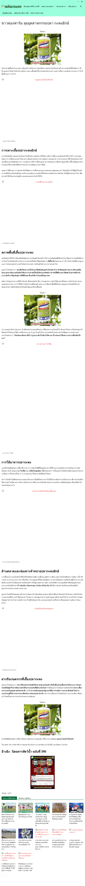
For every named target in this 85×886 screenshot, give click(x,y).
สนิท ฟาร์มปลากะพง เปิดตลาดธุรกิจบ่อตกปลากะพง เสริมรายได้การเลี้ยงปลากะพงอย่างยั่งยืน (8, 819)
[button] (80, 6)
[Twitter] (81, 1)
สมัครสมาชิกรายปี (21, 13)
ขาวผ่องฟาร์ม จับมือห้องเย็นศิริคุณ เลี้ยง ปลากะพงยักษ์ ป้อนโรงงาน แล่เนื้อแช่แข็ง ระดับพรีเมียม (76, 819)
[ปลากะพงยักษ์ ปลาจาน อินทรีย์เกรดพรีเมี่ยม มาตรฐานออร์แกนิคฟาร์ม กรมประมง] (59, 834)
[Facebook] (78, 1)
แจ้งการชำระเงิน (36, 13)
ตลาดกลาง (60, 6)
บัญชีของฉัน (7, 13)
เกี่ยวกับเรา (72, 6)
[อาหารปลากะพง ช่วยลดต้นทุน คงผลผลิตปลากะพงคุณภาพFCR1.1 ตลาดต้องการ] (42, 834)
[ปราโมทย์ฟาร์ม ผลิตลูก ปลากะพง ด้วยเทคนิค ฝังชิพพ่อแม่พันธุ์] (59, 808)
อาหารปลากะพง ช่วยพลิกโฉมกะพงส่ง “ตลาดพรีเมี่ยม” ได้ (24, 842)
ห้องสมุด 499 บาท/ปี (31, 6)
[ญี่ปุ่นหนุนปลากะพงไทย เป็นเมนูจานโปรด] (25, 808)
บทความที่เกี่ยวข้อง (9, 798)
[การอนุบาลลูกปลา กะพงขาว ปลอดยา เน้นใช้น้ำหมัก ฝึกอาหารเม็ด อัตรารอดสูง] (76, 834)
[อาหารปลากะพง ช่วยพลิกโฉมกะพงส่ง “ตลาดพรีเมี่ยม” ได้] (25, 834)
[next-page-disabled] (6, 875)
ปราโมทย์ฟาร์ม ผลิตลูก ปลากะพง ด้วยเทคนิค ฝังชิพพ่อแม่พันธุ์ (59, 817)
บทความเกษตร (47, 6)
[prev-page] (3, 875)
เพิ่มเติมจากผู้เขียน (24, 798)
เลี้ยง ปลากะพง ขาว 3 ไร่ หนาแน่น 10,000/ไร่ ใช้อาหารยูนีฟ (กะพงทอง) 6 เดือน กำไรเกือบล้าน (9, 844)
